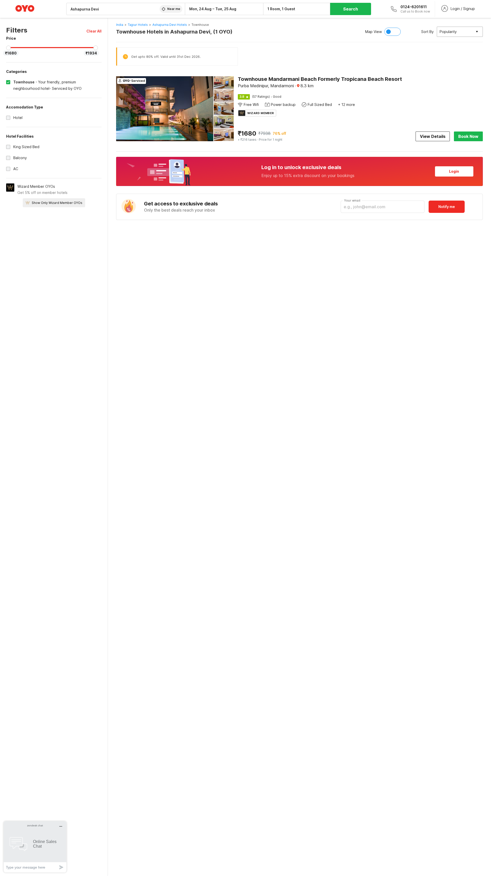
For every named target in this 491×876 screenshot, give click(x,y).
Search (350, 9)
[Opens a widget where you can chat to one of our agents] (35, 846)
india (119, 25)
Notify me (446, 206)
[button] (94, 31)
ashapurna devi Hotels (169, 25)
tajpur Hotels (138, 25)
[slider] (8, 48)
